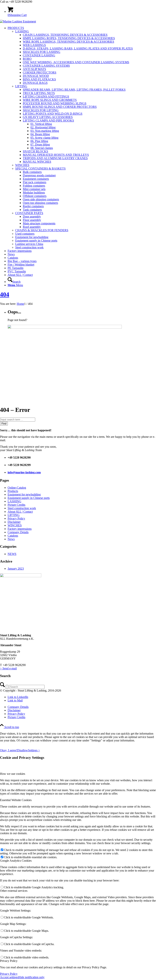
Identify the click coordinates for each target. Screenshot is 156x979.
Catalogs (13, 535)
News (11, 539)
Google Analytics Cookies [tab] (16, 860)
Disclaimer (14, 522)
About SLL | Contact (20, 511)
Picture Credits (16, 504)
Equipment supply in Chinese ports (29, 498)
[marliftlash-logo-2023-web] (18, 21)
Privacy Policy (16, 518)
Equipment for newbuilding (24, 494)
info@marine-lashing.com (24, 472)
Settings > (34, 750)
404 (4, 294)
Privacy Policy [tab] (9, 960)
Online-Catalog (17, 487)
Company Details (18, 532)
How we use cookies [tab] (12, 773)
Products (13, 491)
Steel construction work (22, 508)
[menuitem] (82, 137)
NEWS (12, 554)
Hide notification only (31, 977)
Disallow (22, 750)
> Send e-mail (8, 668)
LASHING (14, 501)
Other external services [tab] (13, 890)
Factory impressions (20, 528)
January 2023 (16, 568)
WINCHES (15, 525)
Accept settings (9, 977)
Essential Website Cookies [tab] (16, 800)
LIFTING (14, 515)
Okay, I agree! (8, 750)
